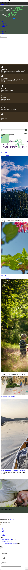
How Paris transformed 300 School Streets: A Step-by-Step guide (8, 396)
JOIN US (3, 531)
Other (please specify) (3, 562)
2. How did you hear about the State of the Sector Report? (8, 559)
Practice (4, 2)
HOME (3, 528)
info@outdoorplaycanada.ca (4, 524)
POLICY (3, 534)
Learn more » (12, 519)
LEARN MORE (3, 72)
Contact (6, 4)
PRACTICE (3, 535)
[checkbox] (5, 135)
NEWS (2, 529)
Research (7, 2)
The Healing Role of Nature (4, 275)
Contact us (14, 510)
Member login (2, 4)
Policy (1, 2)
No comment (7, 155)
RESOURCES (3, 530)
